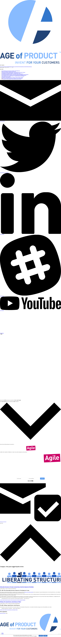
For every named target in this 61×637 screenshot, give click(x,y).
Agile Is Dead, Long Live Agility (6, 76)
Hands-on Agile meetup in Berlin (28, 592)
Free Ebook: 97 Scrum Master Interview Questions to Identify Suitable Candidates (12, 77)
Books (9, 66)
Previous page (2, 613)
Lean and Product (15, 66)
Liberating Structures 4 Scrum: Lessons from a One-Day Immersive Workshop (17, 586)
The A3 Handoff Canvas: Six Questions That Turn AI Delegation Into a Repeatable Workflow (14, 75)
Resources (23, 66)
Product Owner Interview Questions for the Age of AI (9, 71)
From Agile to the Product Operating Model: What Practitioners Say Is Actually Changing (13, 72)
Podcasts (21, 66)
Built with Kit (30, 481)
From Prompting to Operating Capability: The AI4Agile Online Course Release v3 (12, 73)
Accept (41, 635)
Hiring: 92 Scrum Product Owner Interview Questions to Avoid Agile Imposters (12, 78)
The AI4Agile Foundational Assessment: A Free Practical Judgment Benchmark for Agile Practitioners (15, 74)
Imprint (3, 633)
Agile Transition (6, 66)
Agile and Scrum (2, 66)
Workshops (30, 66)
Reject (45, 635)
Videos (25, 66)
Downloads (11, 66)
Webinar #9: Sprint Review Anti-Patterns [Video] (10, 601)
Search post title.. (2, 67)
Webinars (27, 66)
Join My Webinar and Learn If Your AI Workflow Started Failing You (11, 70)
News (19, 66)
